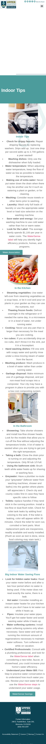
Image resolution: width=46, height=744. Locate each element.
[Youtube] (35, 1)
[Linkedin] (27, 1)
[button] (42, 6)
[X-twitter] (30, 1)
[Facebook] (25, 1)
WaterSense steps (28, 684)
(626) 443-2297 (23, 727)
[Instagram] (32, 1)
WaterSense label (23, 656)
